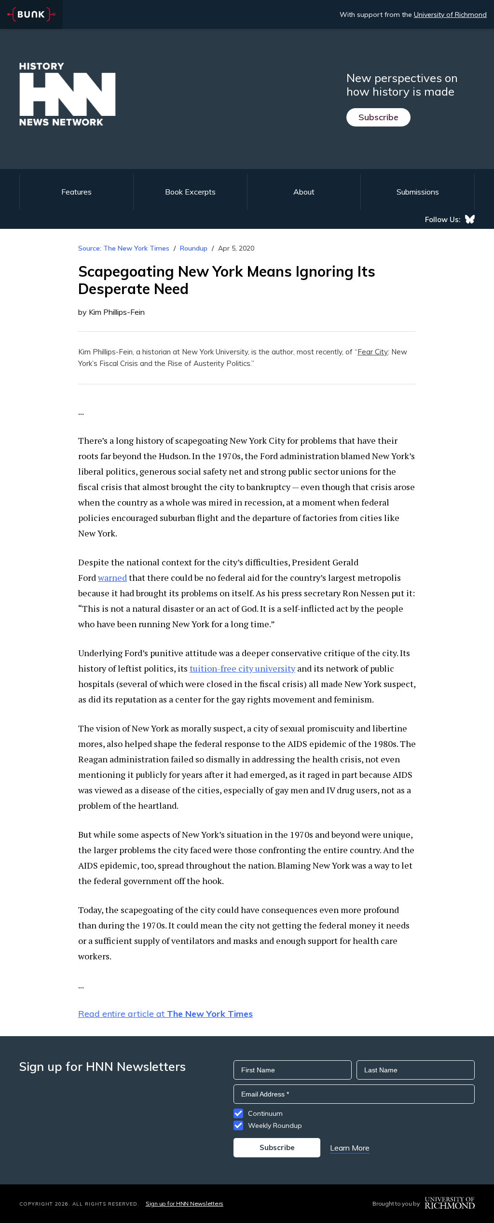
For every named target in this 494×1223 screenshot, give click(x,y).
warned (112, 577)
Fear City (372, 351)
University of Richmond (450, 14)
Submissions (418, 192)
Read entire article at (165, 1013)
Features (76, 192)
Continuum (265, 1113)
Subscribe (378, 117)
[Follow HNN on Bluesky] (470, 219)
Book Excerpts (190, 192)
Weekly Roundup (275, 1125)
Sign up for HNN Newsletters (184, 1203)
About (304, 192)
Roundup (193, 248)
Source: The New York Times (123, 248)
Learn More (350, 1148)
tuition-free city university (242, 668)
